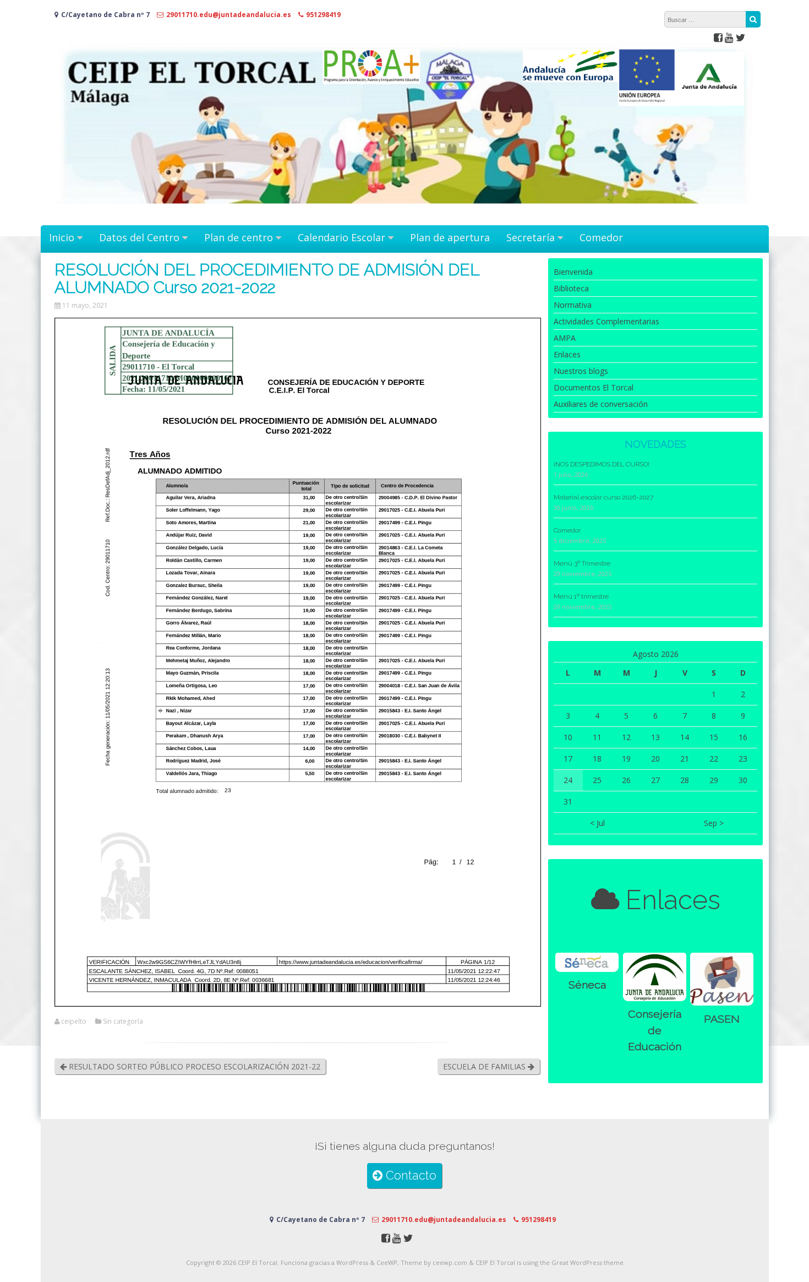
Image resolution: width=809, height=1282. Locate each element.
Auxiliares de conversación (601, 404)
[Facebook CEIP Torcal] (718, 37)
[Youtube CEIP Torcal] (729, 37)
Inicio (61, 237)
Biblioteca (571, 288)
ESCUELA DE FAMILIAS (485, 1066)
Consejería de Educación (654, 1030)
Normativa (573, 305)
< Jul (597, 823)
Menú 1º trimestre (581, 596)
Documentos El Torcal (593, 387)
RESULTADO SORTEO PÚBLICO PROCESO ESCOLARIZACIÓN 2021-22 (193, 1066)
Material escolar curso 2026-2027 (603, 497)
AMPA (565, 338)
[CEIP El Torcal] (405, 214)
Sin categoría (123, 1021)
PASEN (722, 1019)
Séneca (587, 985)
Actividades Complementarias (606, 321)
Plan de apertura (450, 237)
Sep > (714, 823)
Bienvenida (573, 272)
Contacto (409, 1175)
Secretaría (530, 237)
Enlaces (567, 354)
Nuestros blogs (581, 371)
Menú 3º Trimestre (582, 563)
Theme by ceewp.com (434, 1262)
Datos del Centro (139, 237)
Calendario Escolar (341, 237)
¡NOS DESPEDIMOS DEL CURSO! (601, 464)
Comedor (601, 237)
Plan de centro (238, 237)
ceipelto (73, 1021)
